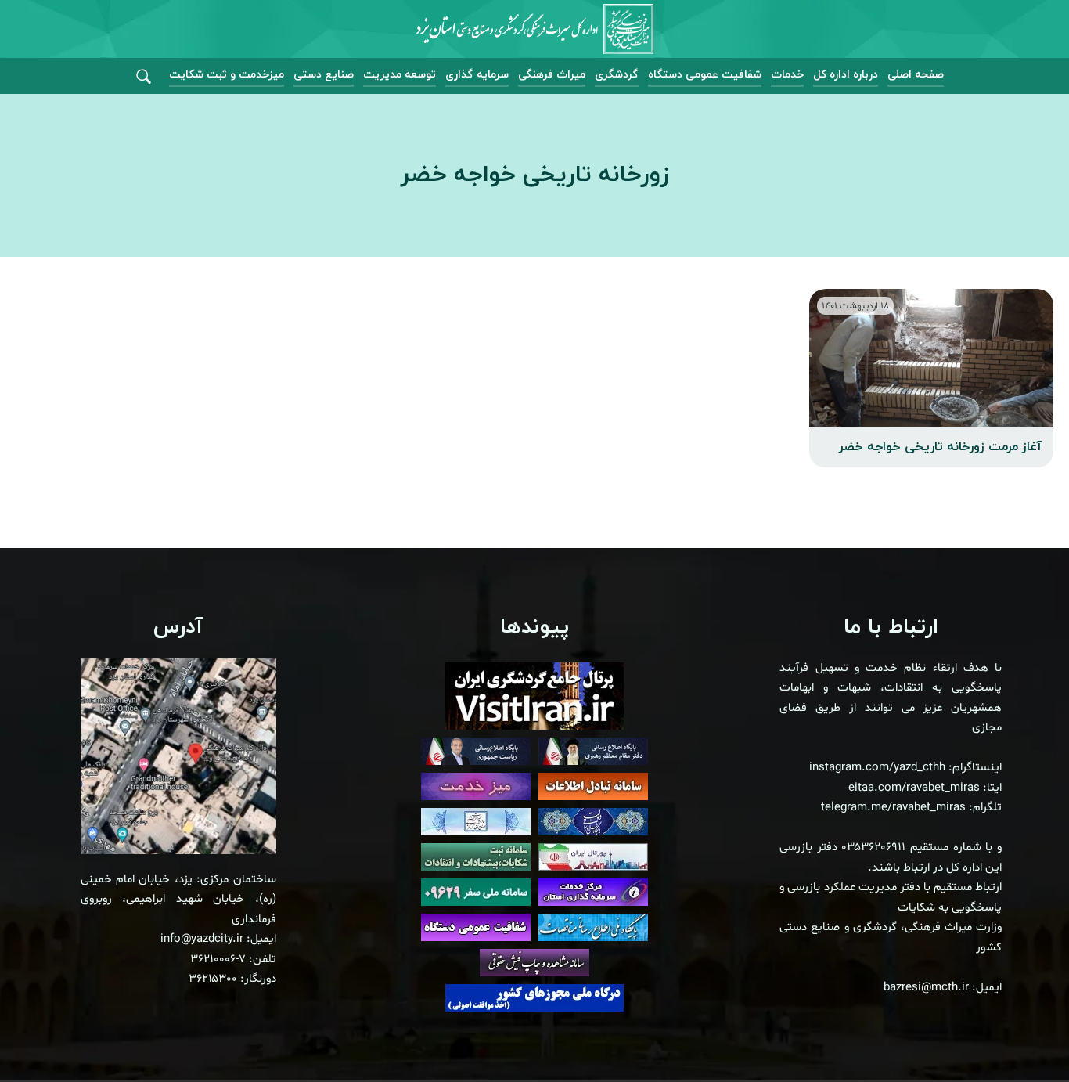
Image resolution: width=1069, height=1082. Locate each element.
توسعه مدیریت (399, 74)
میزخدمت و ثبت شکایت (226, 74)
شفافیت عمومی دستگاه (704, 74)
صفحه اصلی (915, 74)
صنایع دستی (323, 74)
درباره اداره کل (845, 74)
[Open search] (143, 77)
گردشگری (617, 74)
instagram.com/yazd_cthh (877, 767)
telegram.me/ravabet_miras (893, 807)
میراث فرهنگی (551, 74)
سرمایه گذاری (477, 74)
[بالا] (1014, 1035)
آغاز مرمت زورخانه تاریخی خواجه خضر (940, 447)
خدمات (787, 74)
